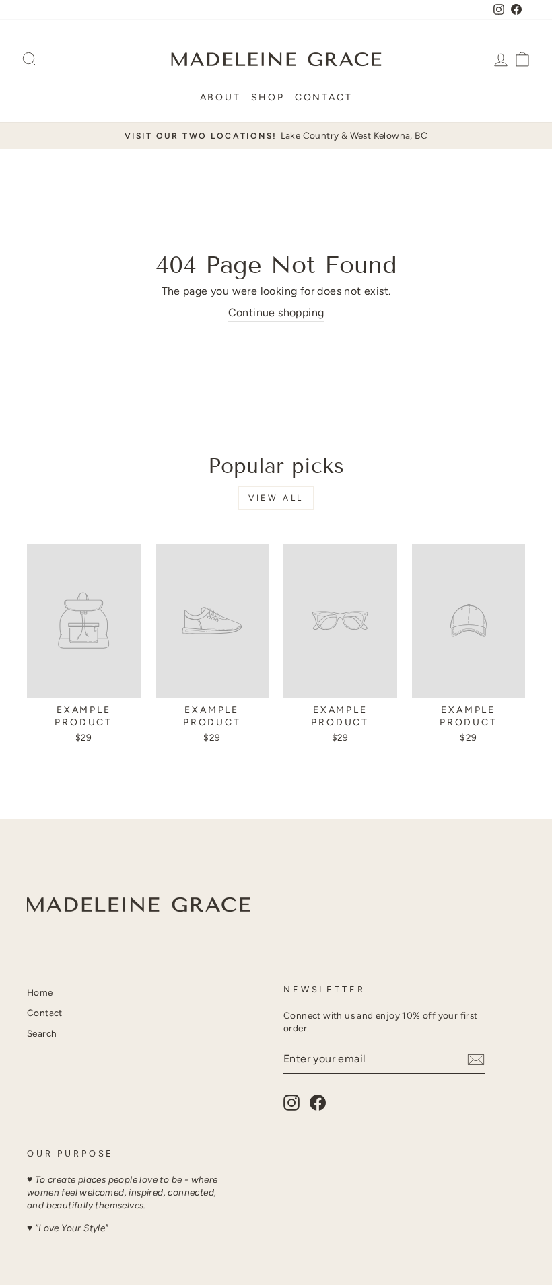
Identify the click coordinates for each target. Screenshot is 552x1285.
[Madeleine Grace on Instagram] (291, 1103)
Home (40, 992)
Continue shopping (276, 312)
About (220, 97)
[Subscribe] (476, 1060)
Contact (324, 97)
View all (276, 498)
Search (42, 1033)
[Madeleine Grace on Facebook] (318, 1103)
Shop (268, 97)
